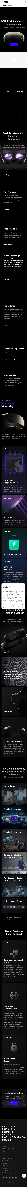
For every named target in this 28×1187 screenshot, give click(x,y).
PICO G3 (6, 1140)
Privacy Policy (6, 1156)
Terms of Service (7, 1158)
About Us (5, 1168)
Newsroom (5, 1170)
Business (4, 1146)
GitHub (4, 1153)
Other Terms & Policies (8, 1165)
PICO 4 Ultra (8, 1126)
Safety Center (6, 1163)
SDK (3, 1151)
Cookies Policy (6, 1161)
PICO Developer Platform (9, 1149)
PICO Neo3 (7, 1134)
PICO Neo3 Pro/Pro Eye (14, 1137)
